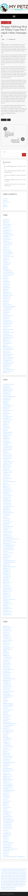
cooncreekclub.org (7, 225)
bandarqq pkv (12, 869)
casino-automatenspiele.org (8, 273)
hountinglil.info (6, 418)
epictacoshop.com (7, 320)
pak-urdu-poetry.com (7, 478)
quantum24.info (6, 523)
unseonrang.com (6, 477)
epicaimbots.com (6, 759)
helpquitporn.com (6, 777)
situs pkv (25, 869)
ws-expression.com (7, 807)
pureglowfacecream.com (8, 295)
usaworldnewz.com (7, 629)
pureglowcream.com (7, 304)
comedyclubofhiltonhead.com (9, 545)
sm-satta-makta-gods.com (8, 819)
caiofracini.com (6, 474)
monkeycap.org (6, 259)
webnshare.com (6, 460)
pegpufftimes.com (6, 227)
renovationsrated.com (7, 827)
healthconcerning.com (7, 449)
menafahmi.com (6, 794)
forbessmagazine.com (7, 768)
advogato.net (5, 266)
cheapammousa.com (7, 722)
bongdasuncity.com (7, 438)
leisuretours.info (6, 467)
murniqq (10, 882)
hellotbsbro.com (6, 469)
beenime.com (5, 551)
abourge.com (5, 734)
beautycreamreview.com (8, 746)
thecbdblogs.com (6, 368)
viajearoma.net (6, 717)
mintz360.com (6, 429)
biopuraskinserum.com (8, 321)
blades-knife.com (6, 494)
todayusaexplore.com (7, 630)
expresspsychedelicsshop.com (9, 762)
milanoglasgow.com (7, 338)
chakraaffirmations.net (8, 419)
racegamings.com (6, 602)
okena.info (5, 702)
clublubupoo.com (6, 568)
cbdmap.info (5, 402)
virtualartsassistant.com (8, 546)
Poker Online (4, 22)
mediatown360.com (7, 352)
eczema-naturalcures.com (8, 709)
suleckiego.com (6, 372)
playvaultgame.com (7, 607)
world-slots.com (6, 409)
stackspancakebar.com (7, 335)
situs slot (14, 875)
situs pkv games (6, 202)
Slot (10, 22)
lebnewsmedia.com (7, 688)
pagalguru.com (6, 802)
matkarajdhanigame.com (8, 405)
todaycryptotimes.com (7, 816)
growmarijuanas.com (7, 458)
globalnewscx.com (6, 484)
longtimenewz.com (7, 591)
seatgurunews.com (6, 697)
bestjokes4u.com (6, 421)
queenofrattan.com (7, 489)
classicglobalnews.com (7, 850)
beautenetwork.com (7, 844)
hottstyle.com (6, 782)
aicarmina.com (6, 646)
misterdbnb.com (6, 557)
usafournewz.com (6, 633)
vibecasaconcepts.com (7, 522)
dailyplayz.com (6, 580)
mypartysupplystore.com (8, 647)
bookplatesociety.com (7, 686)
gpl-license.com (6, 771)
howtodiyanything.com (8, 784)
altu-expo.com (6, 714)
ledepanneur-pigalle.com (8, 329)
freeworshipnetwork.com (8, 731)
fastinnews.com (6, 583)
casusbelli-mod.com (7, 685)
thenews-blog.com (6, 815)
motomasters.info (6, 518)
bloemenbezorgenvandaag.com (9, 306)
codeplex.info (6, 700)
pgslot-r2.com (6, 805)
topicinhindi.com (6, 387)
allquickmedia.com (7, 292)
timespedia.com (6, 286)
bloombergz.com (6, 269)
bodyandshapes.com (7, 847)
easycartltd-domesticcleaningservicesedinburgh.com (14, 856)
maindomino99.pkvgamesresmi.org (8, 889)
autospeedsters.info (7, 503)
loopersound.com (6, 666)
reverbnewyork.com (7, 658)
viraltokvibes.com (6, 255)
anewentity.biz (6, 300)
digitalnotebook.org (7, 435)
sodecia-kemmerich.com (8, 552)
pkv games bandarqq (19, 878)
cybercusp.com (6, 852)
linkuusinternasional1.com (8, 691)
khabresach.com (6, 366)
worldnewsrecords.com (8, 532)
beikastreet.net (6, 221)
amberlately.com (6, 643)
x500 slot (19, 870)
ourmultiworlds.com (7, 224)
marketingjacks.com (7, 360)
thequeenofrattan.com (7, 491)
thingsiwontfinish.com (7, 614)
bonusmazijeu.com (6, 569)
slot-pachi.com (6, 439)
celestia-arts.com (6, 228)
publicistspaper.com (7, 835)
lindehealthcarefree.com (8, 390)
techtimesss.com (6, 245)
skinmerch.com (6, 660)
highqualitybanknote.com (8, 779)
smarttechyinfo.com (7, 433)
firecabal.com (6, 767)
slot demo (24, 879)
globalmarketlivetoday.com (8, 770)
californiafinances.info (7, 323)
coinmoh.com (6, 748)
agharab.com (5, 720)
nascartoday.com (6, 798)
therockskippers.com (7, 343)
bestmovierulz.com (7, 663)
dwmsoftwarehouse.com (8, 756)
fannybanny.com (6, 585)
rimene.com (5, 327)
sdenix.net (5, 261)
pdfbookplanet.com (7, 487)
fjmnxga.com (5, 314)
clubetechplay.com (7, 577)
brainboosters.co (6, 641)
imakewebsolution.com (8, 410)
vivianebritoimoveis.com (8, 256)
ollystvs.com (5, 483)
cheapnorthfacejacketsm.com (9, 678)
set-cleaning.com (6, 832)
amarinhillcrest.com (7, 263)
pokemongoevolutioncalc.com (9, 599)
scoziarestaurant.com (7, 828)
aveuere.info (5, 444)
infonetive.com (6, 318)
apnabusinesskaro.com (7, 371)
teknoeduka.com (6, 813)
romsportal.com (6, 610)
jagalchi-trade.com (7, 664)
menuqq (6, 882)
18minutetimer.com (7, 453)
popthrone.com (6, 407)
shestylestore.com (6, 613)
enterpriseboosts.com (7, 270)
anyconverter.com (6, 284)
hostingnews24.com (7, 780)
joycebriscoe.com (6, 644)
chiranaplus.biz (6, 334)
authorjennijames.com (7, 716)
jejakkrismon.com (6, 287)
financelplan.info (6, 398)
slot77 (13, 887)
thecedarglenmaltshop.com (8, 384)
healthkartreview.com (7, 776)
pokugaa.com (5, 605)
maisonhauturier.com (7, 791)
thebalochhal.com (6, 635)
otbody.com (5, 276)
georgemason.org (6, 385)
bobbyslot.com (6, 426)
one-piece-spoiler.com (7, 495)
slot (9, 119)
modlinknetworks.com (7, 590)
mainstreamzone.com (7, 457)
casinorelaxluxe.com (7, 576)
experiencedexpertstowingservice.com (11, 539)
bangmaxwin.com (6, 317)
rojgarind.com (6, 450)
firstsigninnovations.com (8, 235)
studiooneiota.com (7, 497)
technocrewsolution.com (8, 253)
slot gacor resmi (4, 886)
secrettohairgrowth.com (8, 307)
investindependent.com (8, 787)
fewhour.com (5, 452)
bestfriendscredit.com (7, 706)
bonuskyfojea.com (6, 571)
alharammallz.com (6, 737)
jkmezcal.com (6, 559)
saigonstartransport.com (8, 315)
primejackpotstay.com (7, 604)
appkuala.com (6, 301)
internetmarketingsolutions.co (9, 481)
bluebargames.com (7, 232)
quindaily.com (6, 836)
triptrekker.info (6, 515)
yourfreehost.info (6, 677)
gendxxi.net (5, 517)
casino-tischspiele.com (7, 275)
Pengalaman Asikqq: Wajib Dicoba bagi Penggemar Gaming (15, 141)
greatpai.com (5, 728)
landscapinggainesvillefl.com (9, 790)
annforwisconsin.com (7, 649)
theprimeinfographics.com (8, 548)
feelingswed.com (6, 765)
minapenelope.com (7, 668)
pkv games (4, 119)
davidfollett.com (6, 655)
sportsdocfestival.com (7, 611)
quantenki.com (6, 525)
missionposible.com (7, 355)
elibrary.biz (5, 708)
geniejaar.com (6, 424)
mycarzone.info (6, 520)
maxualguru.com (6, 436)
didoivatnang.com (6, 753)
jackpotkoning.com (7, 588)
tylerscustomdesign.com (8, 242)
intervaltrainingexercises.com (9, 560)
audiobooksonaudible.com (8, 842)
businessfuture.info (7, 399)
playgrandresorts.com (7, 608)
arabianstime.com (6, 742)
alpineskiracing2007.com (8, 348)
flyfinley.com (5, 415)
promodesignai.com (7, 833)
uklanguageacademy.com (8, 388)
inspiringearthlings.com (8, 785)
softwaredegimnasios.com (8, 821)
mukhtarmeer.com (6, 796)
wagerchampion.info (7, 504)
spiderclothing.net (7, 694)
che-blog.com (5, 412)
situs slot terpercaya (18, 873)
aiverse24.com (6, 839)
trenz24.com (5, 280)
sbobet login (19, 881)
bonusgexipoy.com (7, 574)
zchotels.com (5, 808)
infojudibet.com (6, 401)
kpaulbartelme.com (7, 543)
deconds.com (5, 855)
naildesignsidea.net (7, 726)
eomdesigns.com (6, 514)
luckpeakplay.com (6, 594)
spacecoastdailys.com (7, 824)
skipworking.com (6, 281)
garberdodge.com (6, 236)
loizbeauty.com (6, 283)
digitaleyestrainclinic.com (8, 354)
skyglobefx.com (6, 509)
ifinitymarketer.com (7, 586)
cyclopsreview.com (7, 750)
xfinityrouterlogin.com (7, 358)
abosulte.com (5, 838)
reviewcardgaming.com (8, 537)
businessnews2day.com (7, 531)
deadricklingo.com (7, 508)
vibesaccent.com (6, 638)
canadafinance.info (7, 324)
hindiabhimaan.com (7, 365)
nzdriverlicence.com (7, 801)
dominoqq (5, 206)
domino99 (7, 869)
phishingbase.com (6, 600)
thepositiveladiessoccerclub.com (10, 723)
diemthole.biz (6, 289)
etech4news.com (6, 760)
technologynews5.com (7, 811)
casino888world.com (7, 556)
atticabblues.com (6, 743)
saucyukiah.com (6, 219)
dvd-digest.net (6, 331)
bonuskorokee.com (7, 573)
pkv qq (2, 869)
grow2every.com (6, 773)
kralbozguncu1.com (7, 788)
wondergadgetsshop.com (8, 695)
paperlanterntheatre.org (8, 729)
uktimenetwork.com (7, 627)
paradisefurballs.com (7, 443)
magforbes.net (6, 258)
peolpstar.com (6, 241)
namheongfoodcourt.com (8, 337)
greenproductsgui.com (7, 447)
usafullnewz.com (6, 626)
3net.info (5, 698)
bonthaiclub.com (6, 683)
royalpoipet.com (6, 563)
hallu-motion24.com (7, 341)
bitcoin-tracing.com (7, 845)
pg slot (15, 872)
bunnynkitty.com (6, 310)
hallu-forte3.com (6, 340)
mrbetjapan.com (6, 298)
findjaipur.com (6, 651)
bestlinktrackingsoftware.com (9, 566)
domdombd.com (6, 579)
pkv (4, 203)
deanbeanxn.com (6, 404)
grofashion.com (6, 597)
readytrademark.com (7, 825)
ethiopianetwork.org (7, 463)
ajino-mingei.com (6, 675)
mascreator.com (6, 793)
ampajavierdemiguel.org (8, 640)
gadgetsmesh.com (6, 464)
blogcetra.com (6, 480)
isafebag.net (5, 267)
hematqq (14, 882)
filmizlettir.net (6, 222)
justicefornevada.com (7, 466)
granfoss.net (5, 345)
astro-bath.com (6, 711)
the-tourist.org (6, 264)
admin (3, 39)
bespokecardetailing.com (8, 705)
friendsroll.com (6, 692)
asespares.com (6, 740)
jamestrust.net (6, 278)
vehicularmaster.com (7, 637)
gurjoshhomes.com (7, 680)
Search (4, 151)
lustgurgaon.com (6, 422)
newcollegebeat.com (7, 657)
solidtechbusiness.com (7, 535)
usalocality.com (6, 632)
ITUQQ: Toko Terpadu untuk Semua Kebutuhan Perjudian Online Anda (9, 134)
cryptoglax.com (6, 671)
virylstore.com (6, 247)
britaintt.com (6, 853)
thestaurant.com (6, 565)
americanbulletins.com (7, 739)
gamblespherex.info (7, 511)
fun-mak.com (5, 554)
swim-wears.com (6, 238)
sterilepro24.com (6, 534)
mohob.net (5, 430)
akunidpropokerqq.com (8, 703)
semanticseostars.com (7, 455)
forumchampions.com (7, 230)
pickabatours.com (6, 395)
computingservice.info (7, 472)
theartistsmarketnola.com (8, 332)
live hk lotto (5, 198)
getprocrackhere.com (7, 582)
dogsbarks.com (6, 754)
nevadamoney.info (6, 326)
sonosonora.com (6, 689)
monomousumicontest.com (8, 506)
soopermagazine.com (7, 822)
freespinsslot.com (6, 441)
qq (3, 208)
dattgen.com (5, 751)
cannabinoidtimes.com (7, 446)
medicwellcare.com (7, 528)
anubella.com (5, 841)
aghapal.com (5, 712)
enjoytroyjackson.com (7, 757)
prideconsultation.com (7, 416)
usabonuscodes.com (7, 818)
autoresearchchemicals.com (8, 369)
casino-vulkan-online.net (8, 349)
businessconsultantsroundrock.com (10, 849)
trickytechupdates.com (8, 363)
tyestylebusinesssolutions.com (9, 562)
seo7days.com (6, 303)
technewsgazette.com (7, 293)
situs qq (12, 872)
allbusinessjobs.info (7, 392)
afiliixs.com (5, 736)
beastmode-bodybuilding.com (9, 396)
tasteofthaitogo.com (7, 309)
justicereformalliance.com (8, 669)
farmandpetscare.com (7, 470)
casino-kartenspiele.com (8, 272)
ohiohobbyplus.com (7, 672)
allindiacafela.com (6, 346)
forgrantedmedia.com (7, 239)
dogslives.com (6, 486)
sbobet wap (7, 872)
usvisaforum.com (6, 661)
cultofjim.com (6, 652)
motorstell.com (6, 249)
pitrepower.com (6, 351)
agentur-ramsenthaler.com (8, 512)
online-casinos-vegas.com (8, 357)
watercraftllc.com (6, 733)
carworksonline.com (7, 244)
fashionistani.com (6, 763)
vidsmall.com (5, 529)
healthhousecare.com (7, 774)
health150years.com (7, 250)
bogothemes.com (6, 674)
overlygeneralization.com (8, 461)
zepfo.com (5, 810)
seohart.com (5, 830)
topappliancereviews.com (8, 362)
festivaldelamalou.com (7, 233)
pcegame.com (6, 804)
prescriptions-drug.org (7, 252)
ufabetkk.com (6, 290)
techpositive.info (6, 475)
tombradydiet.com (7, 681)
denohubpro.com (6, 492)
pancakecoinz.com (7, 413)
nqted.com (5, 799)
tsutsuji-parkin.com (7, 719)
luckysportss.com (6, 593)
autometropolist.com (7, 745)
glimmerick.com (6, 654)
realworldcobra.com (7, 500)
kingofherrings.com (7, 297)
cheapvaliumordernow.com (8, 549)
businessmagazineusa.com (8, 526)
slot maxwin (20, 872)
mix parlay (3, 881)
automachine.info (6, 501)
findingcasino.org (6, 498)
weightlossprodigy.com (8, 432)
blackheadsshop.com (7, 540)
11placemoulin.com (7, 427)
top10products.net (6, 393)
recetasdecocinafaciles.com (8, 725)
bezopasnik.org (6, 312)
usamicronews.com (7, 596)
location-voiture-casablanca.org (9, 542)
